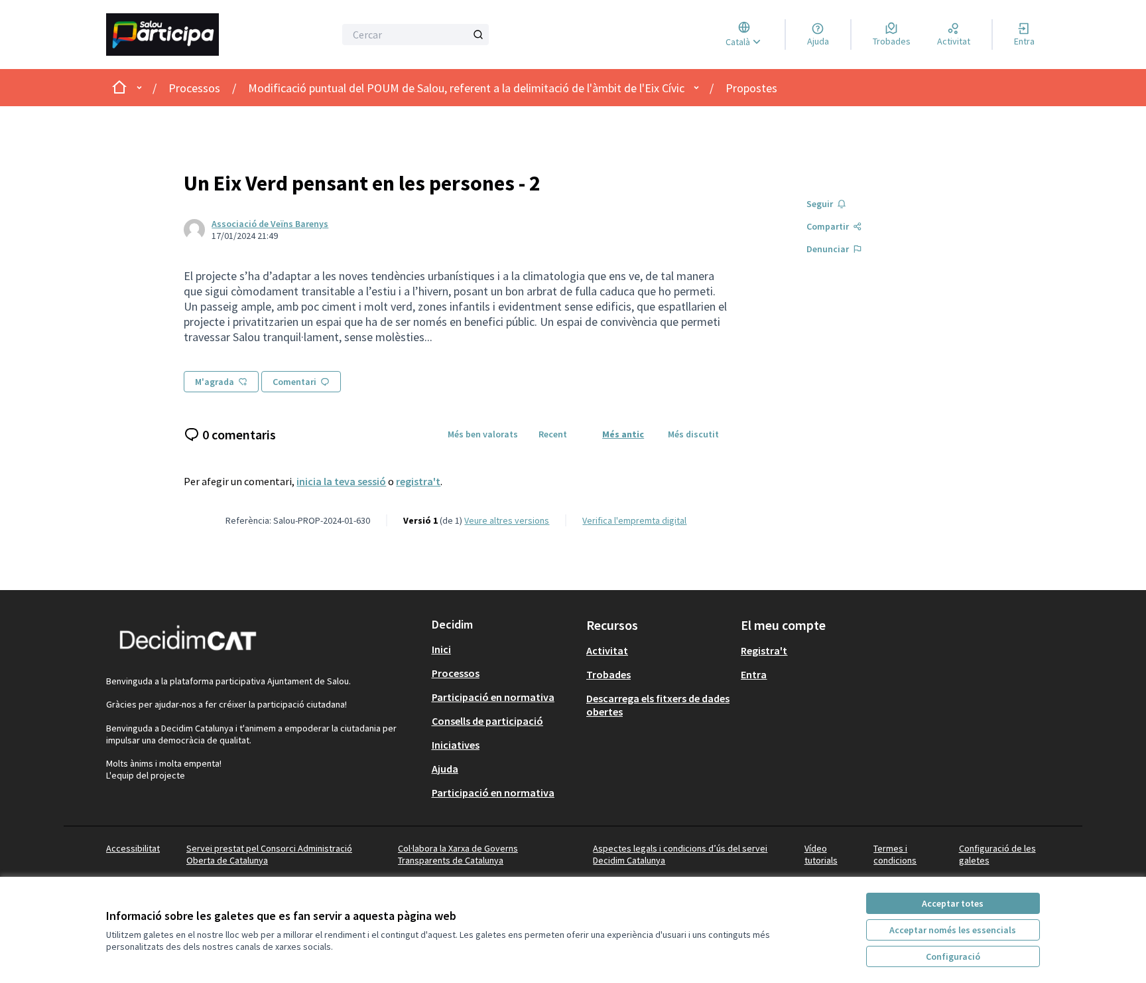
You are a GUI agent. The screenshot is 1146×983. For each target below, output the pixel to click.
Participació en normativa (493, 697)
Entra (754, 674)
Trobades (608, 674)
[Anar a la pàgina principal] (179, 34)
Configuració (953, 956)
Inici (441, 649)
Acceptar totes (953, 903)
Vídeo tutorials (821, 854)
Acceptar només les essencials (952, 930)
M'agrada (214, 382)
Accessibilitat (133, 848)
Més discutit (693, 434)
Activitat (607, 650)
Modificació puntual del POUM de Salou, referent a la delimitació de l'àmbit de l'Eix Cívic (466, 88)
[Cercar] (478, 34)
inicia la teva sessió (341, 481)
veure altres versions (506, 520)
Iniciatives (455, 744)
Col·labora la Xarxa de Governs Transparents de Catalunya (458, 854)
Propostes (751, 88)
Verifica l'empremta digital (634, 520)
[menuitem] (504, 649)
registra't (418, 481)
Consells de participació (487, 720)
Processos (194, 88)
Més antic (623, 434)
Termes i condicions (895, 854)
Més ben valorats (483, 434)
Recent (553, 434)
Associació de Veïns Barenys (270, 224)
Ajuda (445, 768)
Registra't (764, 650)
